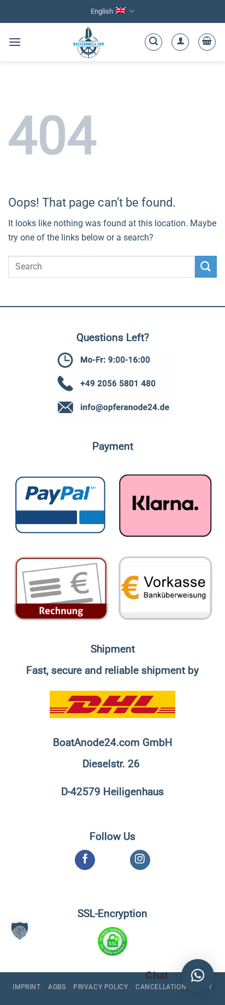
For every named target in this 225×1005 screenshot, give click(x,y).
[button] (14, 41)
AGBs (57, 987)
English (102, 11)
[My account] (180, 42)
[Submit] (206, 266)
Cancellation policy (173, 987)
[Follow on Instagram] (140, 860)
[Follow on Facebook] (85, 860)
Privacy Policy (100, 987)
